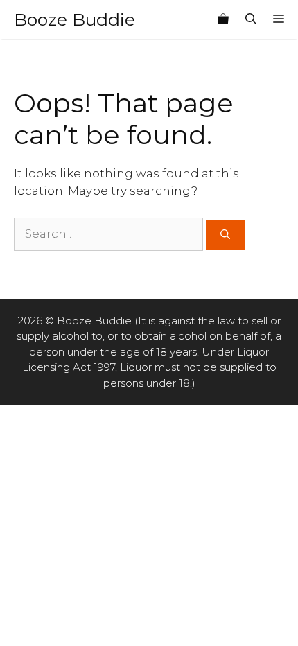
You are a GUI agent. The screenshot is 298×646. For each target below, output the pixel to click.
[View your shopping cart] (223, 19)
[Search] (225, 235)
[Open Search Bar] (251, 19)
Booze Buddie (74, 19)
